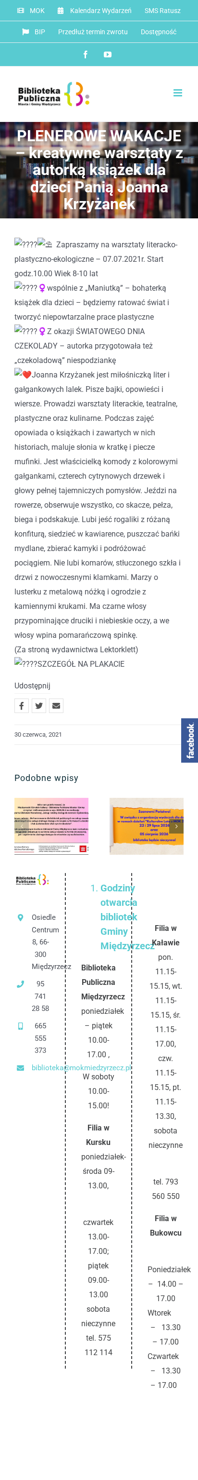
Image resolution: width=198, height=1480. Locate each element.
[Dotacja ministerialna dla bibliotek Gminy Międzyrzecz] (51, 826)
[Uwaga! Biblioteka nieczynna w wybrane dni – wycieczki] (147, 826)
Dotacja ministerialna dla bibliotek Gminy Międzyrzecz (36, 826)
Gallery (67, 826)
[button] (21, 826)
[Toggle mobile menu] (178, 93)
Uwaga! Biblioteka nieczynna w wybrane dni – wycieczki (131, 826)
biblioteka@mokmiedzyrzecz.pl (41, 1067)
